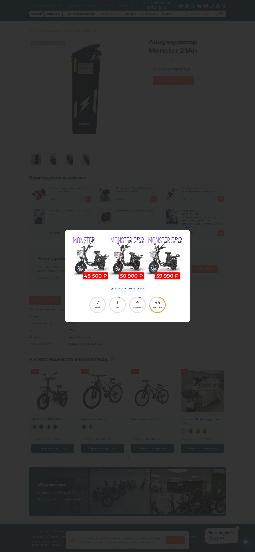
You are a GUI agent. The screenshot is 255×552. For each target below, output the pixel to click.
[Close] (186, 233)
